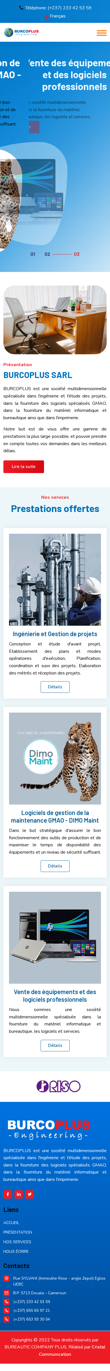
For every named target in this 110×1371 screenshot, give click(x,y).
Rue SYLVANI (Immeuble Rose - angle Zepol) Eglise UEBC (59, 1281)
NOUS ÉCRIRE (16, 1251)
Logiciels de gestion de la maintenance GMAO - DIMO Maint (55, 816)
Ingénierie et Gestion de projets (55, 633)
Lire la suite (24, 466)
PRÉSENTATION (17, 1232)
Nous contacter (37, 127)
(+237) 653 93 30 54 (31, 1319)
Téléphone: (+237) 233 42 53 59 (58, 8)
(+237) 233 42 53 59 (31, 1301)
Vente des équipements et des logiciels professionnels (55, 995)
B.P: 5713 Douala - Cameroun (39, 1293)
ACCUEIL (11, 1222)
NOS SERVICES (17, 1242)
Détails (55, 687)
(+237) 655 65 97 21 (31, 1310)
